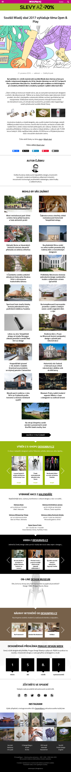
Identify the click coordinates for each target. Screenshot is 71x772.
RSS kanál (44, 745)
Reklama (10, 747)
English (60, 749)
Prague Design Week (50, 646)
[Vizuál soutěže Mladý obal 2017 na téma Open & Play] (35, 47)
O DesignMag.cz (27, 745)
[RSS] (52, 695)
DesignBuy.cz (46, 447)
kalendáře (45, 494)
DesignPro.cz (49, 613)
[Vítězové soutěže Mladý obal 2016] (13, 113)
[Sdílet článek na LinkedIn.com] (35, 151)
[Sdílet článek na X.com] (25, 151)
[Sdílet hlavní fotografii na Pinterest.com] (45, 151)
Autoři (27, 747)
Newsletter (44, 749)
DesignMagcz (40, 708)
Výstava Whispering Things (18, 515)
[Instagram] (25, 695)
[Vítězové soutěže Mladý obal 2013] (58, 113)
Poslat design (60, 747)
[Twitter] (32, 695)
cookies (52, 763)
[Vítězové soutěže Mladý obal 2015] (28, 113)
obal (40, 139)
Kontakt (10, 745)
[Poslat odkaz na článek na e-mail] (55, 151)
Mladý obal (48, 139)
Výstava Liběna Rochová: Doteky (52, 515)
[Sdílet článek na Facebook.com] (15, 151)
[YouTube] (45, 695)
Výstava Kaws (19, 505)
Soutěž (61, 745)
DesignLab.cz (39, 768)
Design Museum (40, 579)
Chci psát (10, 749)
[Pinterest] (39, 695)
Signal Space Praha (34, 525)
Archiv (27, 749)
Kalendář (44, 747)
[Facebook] (19, 695)
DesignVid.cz (40, 540)
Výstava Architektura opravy (52, 505)
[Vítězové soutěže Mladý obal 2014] (43, 113)
